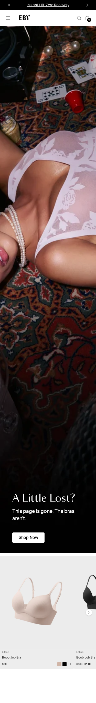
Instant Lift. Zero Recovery (48, 5)
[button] (8, 5)
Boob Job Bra (11, 657)
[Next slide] (89, 612)
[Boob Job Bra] (59, 664)
